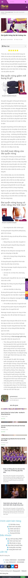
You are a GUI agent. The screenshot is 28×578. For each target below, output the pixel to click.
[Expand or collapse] (25, 46)
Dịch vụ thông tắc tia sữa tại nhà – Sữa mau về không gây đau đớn (14, 470)
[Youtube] (16, 566)
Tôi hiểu (22, 576)
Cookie (10, 576)
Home (2, 12)
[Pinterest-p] (5, 566)
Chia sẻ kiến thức (9, 12)
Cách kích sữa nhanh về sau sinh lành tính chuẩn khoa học (13, 504)
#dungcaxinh (16, 571)
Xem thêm (3, 418)
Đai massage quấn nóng (19, 336)
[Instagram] (9, 566)
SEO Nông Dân (4, 573)
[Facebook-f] (2, 566)
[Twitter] (12, 566)
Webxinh (24, 571)
